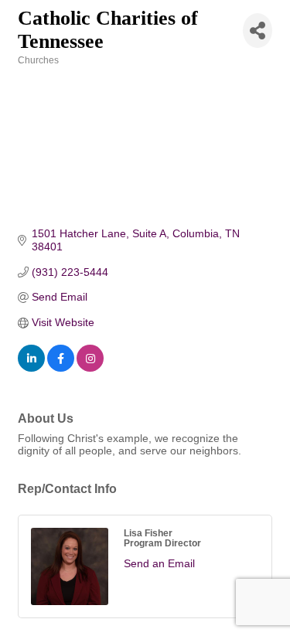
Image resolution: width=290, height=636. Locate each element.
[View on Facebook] (60, 368)
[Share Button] (257, 30)
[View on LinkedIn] (31, 368)
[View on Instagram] (90, 368)
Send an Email (159, 563)
